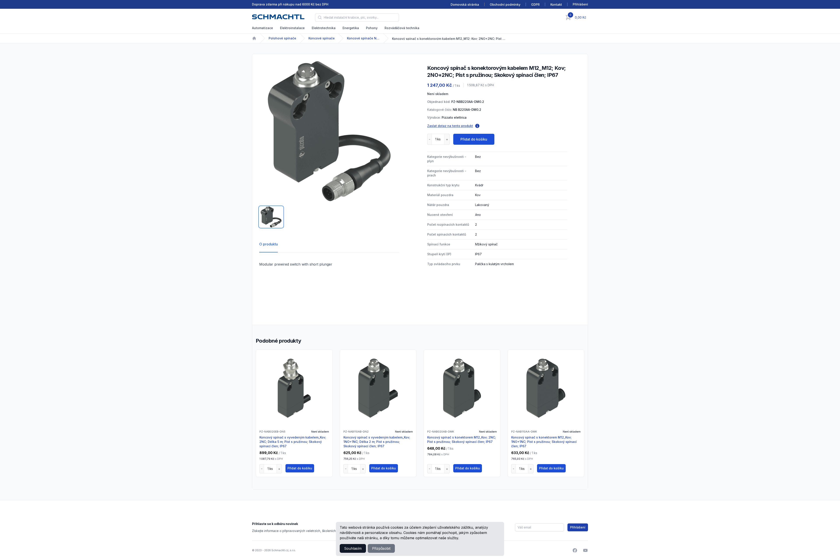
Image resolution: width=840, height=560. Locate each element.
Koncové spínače (321, 38)
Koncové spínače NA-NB (363, 38)
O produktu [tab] (268, 244)
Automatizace (262, 28)
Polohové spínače (282, 38)
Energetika (351, 28)
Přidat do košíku (473, 139)
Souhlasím (353, 548)
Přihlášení (577, 527)
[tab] (271, 216)
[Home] (254, 38)
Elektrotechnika (324, 28)
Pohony (372, 28)
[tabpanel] (329, 131)
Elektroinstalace (292, 28)
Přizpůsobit (381, 548)
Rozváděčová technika (402, 28)
